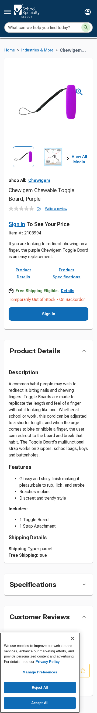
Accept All (39, 703)
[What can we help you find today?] (86, 27)
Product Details (23, 273)
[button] (87, 12)
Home (9, 50)
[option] (23, 164)
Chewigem (39, 180)
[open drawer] (7, 11)
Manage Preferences (40, 672)
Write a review (56, 209)
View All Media (79, 159)
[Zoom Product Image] (79, 92)
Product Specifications (67, 273)
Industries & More (37, 50)
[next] (68, 159)
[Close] (72, 638)
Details (67, 290)
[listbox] (38, 164)
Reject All (40, 688)
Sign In (17, 224)
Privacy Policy (48, 662)
